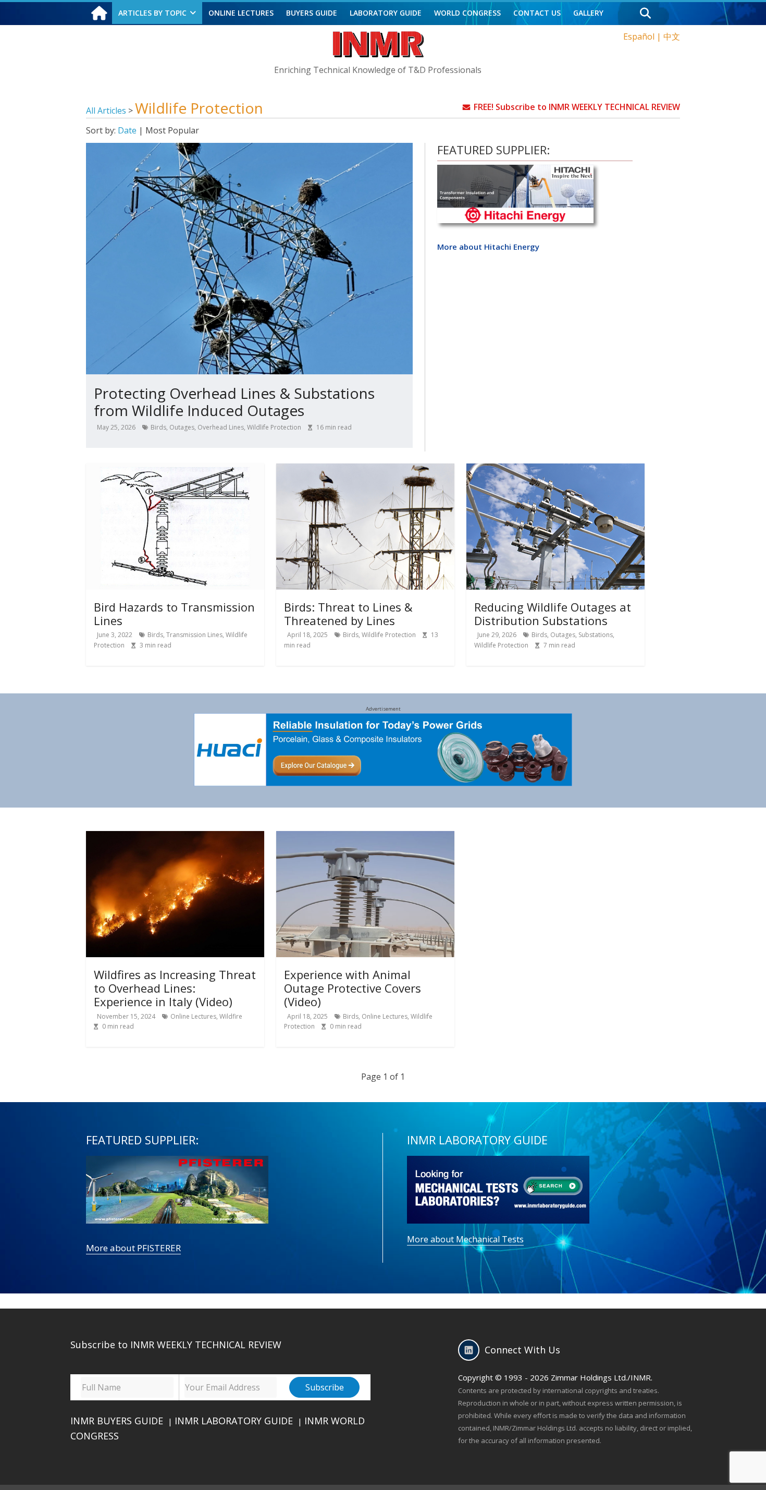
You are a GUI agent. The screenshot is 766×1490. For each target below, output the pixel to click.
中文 (671, 36)
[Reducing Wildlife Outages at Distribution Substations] (555, 469)
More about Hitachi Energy (488, 246)
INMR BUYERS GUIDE (116, 1420)
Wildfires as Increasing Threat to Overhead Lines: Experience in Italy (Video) (175, 988)
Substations (595, 634)
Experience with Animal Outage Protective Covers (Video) (352, 988)
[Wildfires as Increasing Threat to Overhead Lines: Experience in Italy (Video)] (175, 837)
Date (127, 130)
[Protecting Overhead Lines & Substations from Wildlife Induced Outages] (249, 149)
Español (638, 36)
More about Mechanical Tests (465, 1239)
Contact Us (537, 13)
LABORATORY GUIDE (386, 13)
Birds (158, 427)
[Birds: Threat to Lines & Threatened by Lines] (365, 469)
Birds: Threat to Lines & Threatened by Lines (348, 613)
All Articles (107, 110)
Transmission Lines (194, 634)
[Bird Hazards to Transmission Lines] (175, 469)
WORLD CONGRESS (467, 13)
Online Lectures (193, 1016)
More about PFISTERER (133, 1248)
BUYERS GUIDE (311, 13)
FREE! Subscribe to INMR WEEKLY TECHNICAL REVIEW (577, 107)
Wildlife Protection (274, 427)
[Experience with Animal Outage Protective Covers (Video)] (365, 837)
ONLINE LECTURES (241, 13)
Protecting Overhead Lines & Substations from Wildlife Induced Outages (234, 402)
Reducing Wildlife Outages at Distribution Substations (552, 613)
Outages (181, 427)
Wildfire (230, 1016)
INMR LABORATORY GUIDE (234, 1420)
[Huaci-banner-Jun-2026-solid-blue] (383, 719)
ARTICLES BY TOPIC (152, 13)
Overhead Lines (220, 427)
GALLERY (588, 13)
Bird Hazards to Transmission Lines (174, 613)
